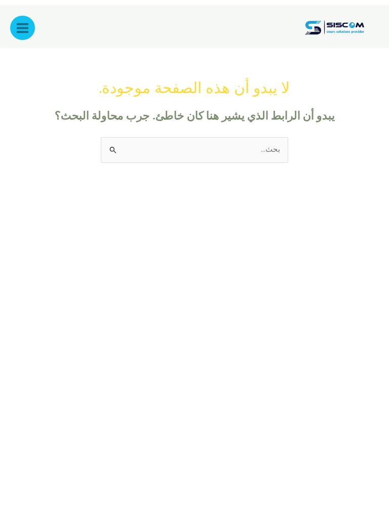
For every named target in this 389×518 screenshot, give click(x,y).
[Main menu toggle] (22, 28)
